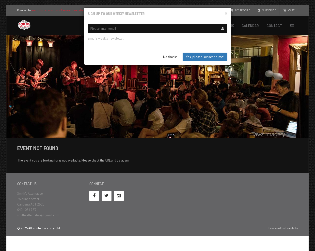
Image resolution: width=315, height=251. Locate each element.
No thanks (170, 57)
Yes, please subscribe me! (205, 57)
